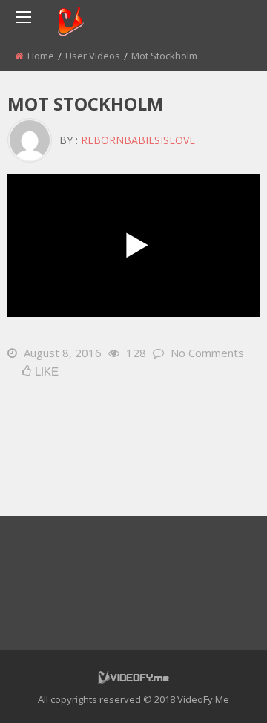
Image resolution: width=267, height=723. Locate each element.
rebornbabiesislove (138, 140)
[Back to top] (218, 689)
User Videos (92, 55)
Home (40, 55)
